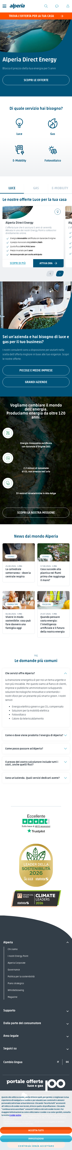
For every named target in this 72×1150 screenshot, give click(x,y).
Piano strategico (16, 983)
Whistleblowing (16, 990)
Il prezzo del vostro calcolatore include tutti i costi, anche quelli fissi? (31, 763)
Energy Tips (13, 604)
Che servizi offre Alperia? (20, 673)
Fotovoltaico (53, 160)
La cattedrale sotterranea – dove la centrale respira (18, 573)
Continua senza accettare (36, 1146)
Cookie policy (15, 1115)
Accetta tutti (36, 1130)
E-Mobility (19, 160)
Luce (19, 134)
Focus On (46, 604)
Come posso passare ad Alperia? (24, 748)
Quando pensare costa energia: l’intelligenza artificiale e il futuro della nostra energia (52, 624)
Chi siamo (13, 949)
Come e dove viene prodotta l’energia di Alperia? (34, 735)
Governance (14, 969)
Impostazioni (36, 1138)
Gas (52, 134)
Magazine (12, 997)
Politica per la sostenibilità (21, 976)
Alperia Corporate (16, 962)
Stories (11, 556)
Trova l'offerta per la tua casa (31, 16)
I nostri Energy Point (18, 956)
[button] (36, 673)
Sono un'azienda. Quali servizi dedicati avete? (32, 777)
